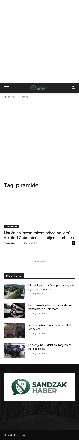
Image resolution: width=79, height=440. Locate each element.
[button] (6, 88)
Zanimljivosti (11, 226)
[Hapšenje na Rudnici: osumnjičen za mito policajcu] (14, 350)
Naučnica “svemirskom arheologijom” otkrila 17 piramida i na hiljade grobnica (39, 235)
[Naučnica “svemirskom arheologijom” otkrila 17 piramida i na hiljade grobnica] (39, 210)
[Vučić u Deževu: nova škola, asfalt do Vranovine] (14, 330)
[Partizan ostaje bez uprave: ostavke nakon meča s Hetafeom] (14, 310)
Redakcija (9, 242)
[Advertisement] (39, 41)
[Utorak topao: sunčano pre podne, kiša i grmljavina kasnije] (14, 291)
